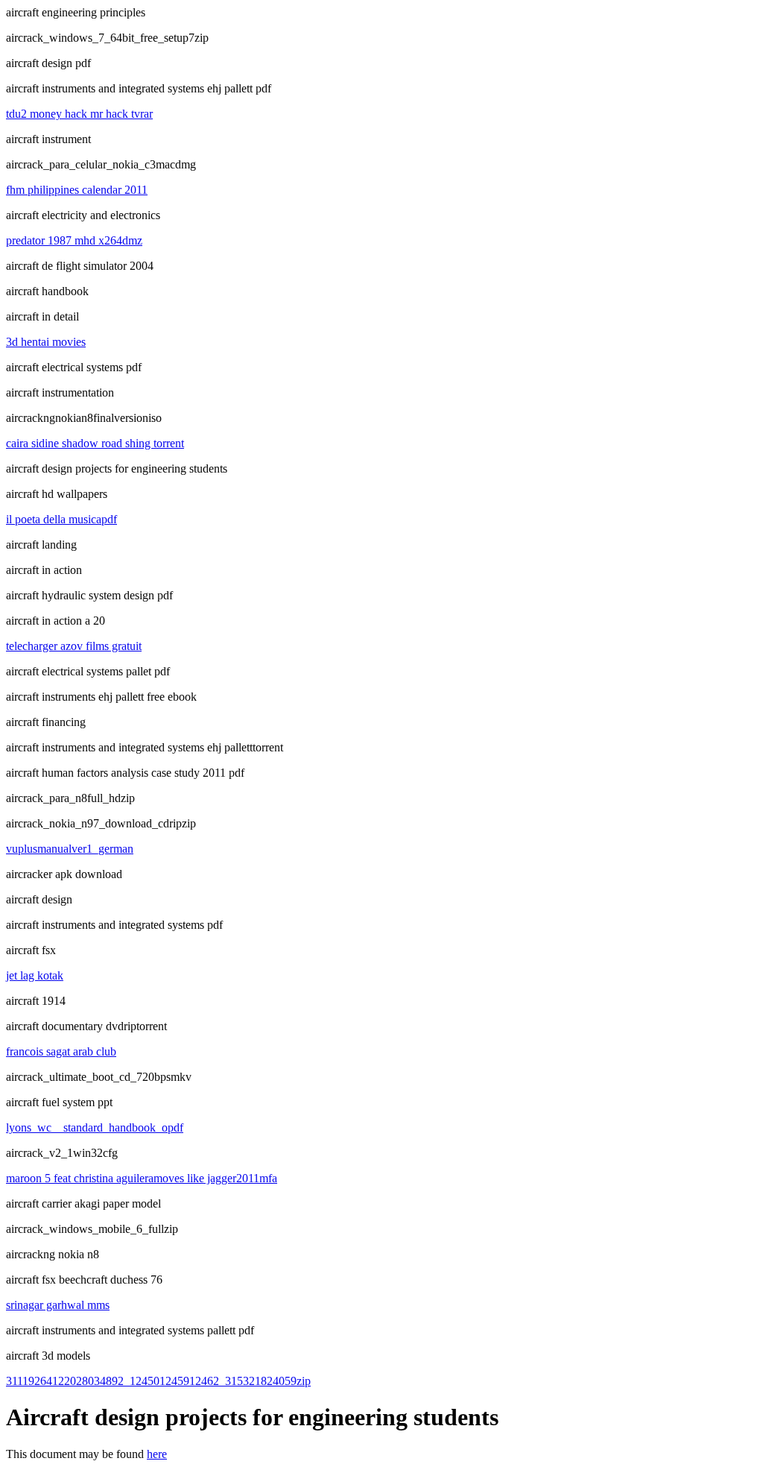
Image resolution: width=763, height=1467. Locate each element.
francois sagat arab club (61, 1051)
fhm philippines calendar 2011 (77, 189)
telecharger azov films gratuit (74, 646)
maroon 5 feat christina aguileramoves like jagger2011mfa (141, 1178)
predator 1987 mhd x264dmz (74, 240)
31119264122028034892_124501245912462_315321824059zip (158, 1381)
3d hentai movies (46, 341)
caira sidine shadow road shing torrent (95, 443)
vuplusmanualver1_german (69, 848)
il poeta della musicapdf (61, 519)
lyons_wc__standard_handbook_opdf (94, 1127)
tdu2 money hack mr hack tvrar (79, 113)
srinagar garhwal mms (58, 1305)
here (157, 1454)
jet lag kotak (34, 975)
